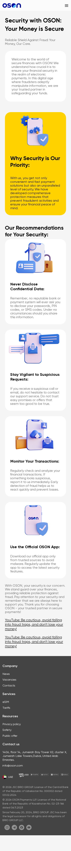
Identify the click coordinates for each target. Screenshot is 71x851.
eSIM (5, 702)
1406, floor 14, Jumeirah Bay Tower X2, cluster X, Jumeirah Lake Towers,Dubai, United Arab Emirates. (34, 755)
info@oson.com (12, 765)
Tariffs (6, 707)
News (6, 674)
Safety (6, 730)
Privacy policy (11, 724)
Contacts (8, 685)
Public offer (9, 735)
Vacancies (9, 679)
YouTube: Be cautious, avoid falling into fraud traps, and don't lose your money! (34, 624)
